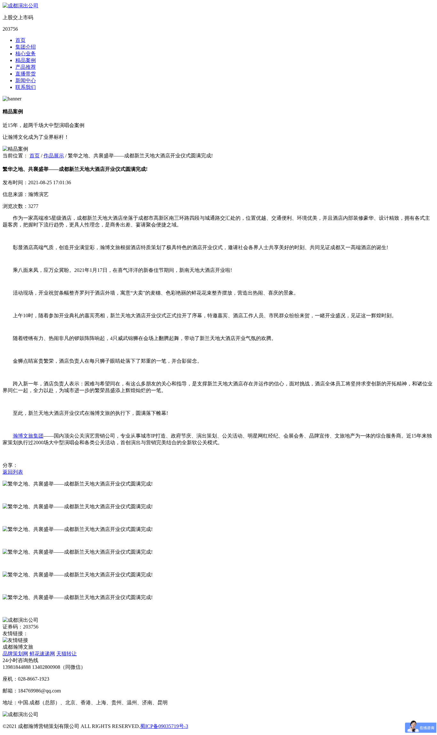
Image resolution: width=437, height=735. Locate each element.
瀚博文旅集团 (28, 436)
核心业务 (25, 53)
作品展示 (54, 155)
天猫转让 (66, 653)
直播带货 (25, 73)
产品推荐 (25, 67)
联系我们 (25, 87)
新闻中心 (25, 80)
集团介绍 (25, 47)
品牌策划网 (15, 653)
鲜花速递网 (42, 653)
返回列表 (13, 472)
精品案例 (25, 60)
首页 (20, 40)
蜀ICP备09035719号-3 (164, 726)
